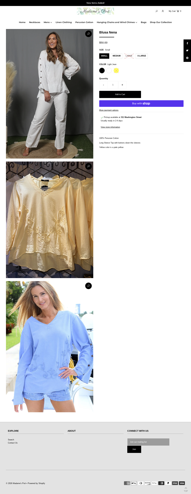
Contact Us (13, 443)
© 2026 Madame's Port (16, 483)
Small (104, 56)
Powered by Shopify (36, 483)
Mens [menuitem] (47, 22)
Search (11, 440)
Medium (117, 56)
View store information (110, 127)
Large (129, 56)
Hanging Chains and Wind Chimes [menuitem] (116, 22)
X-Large (141, 56)
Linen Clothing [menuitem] (64, 22)
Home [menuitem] (22, 22)
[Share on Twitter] (187, 50)
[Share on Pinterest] (187, 58)
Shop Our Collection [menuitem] (161, 22)
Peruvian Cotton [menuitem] (84, 22)
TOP (186, 490)
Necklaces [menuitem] (34, 22)
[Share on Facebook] (187, 43)
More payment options (108, 110)
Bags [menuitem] (143, 22)
